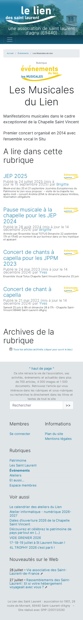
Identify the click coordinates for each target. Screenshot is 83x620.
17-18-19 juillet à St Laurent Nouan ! (37, 543)
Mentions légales (58, 439)
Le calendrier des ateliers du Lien (36, 507)
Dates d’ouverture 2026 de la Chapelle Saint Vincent (40, 522)
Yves (43, 272)
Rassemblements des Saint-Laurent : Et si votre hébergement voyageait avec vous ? (40, 583)
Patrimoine (18, 461)
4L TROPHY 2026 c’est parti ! (32, 548)
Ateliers (15, 475)
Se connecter (20, 434)
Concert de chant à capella (27, 292)
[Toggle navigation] (10, 39)
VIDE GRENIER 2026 (25, 538)
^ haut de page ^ (41, 369)
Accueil (10, 53)
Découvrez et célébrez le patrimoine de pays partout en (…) (40, 531)
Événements (23, 53)
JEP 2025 (15, 176)
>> (68, 405)
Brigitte (62, 184)
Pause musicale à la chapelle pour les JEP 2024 (29, 215)
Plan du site (54, 434)
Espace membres (23, 485)
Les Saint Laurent (23, 465)
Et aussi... (17, 480)
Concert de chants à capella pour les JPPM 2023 (30, 258)
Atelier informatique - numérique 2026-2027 (40, 513)
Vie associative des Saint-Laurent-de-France (38, 572)
